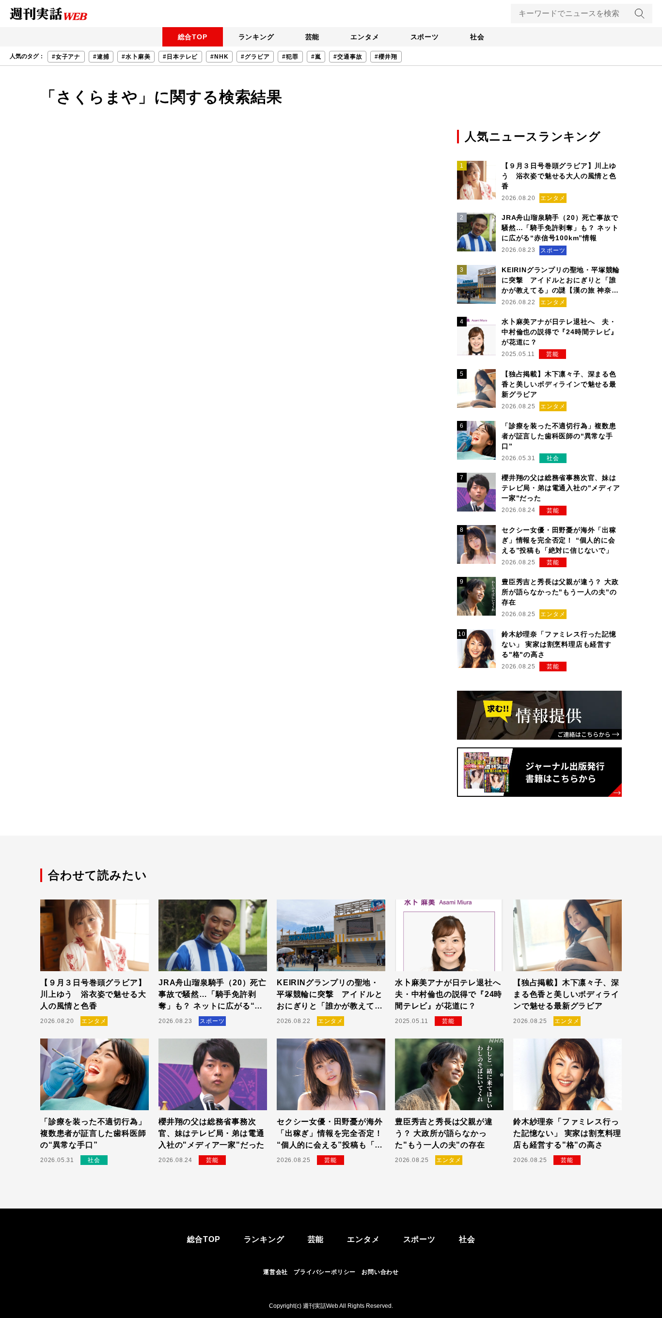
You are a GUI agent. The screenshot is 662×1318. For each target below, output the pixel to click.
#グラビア (255, 56)
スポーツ (424, 37)
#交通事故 (347, 56)
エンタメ (364, 37)
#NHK (219, 56)
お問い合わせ (380, 1272)
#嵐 (316, 56)
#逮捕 (101, 56)
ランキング (256, 37)
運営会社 (275, 1272)
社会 (477, 37)
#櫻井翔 (386, 56)
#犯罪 (290, 56)
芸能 (312, 37)
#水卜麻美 (136, 56)
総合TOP (192, 37)
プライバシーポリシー (325, 1272)
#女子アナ (66, 56)
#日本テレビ (180, 56)
